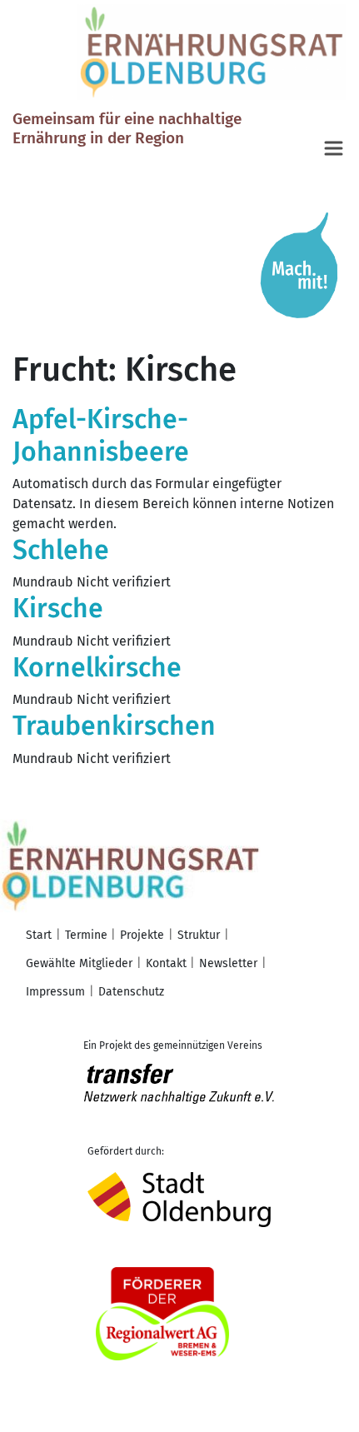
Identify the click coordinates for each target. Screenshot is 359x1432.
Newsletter (228, 963)
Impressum (55, 992)
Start (39, 935)
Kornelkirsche (97, 667)
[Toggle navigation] (335, 149)
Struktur (198, 935)
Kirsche (57, 608)
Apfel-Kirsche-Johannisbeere (100, 435)
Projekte (142, 935)
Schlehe (60, 550)
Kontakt (166, 963)
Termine (86, 935)
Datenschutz (131, 992)
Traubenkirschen (114, 725)
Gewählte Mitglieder (79, 963)
